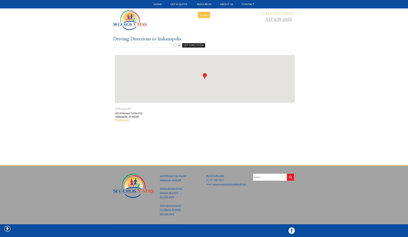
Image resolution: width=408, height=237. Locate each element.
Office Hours (122, 120)
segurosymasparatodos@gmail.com (229, 184)
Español (204, 14)
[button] (205, 76)
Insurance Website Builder (168, 229)
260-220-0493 (167, 214)
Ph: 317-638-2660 (215, 175)
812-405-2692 (167, 197)
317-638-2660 (279, 19)
